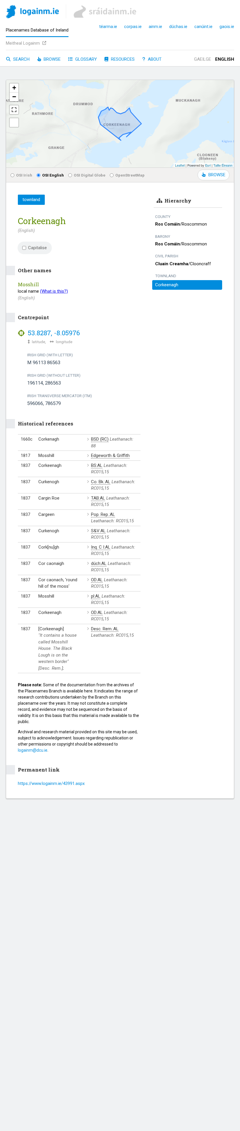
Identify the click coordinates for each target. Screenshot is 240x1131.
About (154, 59)
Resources (122, 59)
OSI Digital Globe (89, 175)
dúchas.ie (178, 26)
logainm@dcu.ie (32, 750)
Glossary (85, 59)
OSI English (53, 175)
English (224, 59)
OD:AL (97, 579)
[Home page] (32, 12)
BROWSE (216, 174)
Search (21, 59)
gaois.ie (227, 26)
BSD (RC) (100, 439)
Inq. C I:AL (100, 547)
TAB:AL (98, 498)
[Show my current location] (14, 122)
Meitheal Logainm (23, 43)
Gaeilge (202, 59)
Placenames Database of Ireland (37, 30)
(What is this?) (54, 291)
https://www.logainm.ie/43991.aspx (51, 783)
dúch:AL (99, 563)
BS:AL (96, 465)
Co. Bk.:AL (100, 481)
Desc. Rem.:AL (105, 628)
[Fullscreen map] (14, 109)
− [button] (14, 96)
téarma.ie (108, 26)
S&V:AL (98, 530)
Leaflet (180, 165)
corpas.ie (133, 26)
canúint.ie (203, 26)
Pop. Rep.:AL (103, 514)
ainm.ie (155, 26)
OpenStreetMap (130, 175)
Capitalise (37, 247)
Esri (208, 165)
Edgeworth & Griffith (110, 455)
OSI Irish (24, 175)
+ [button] (14, 87)
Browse (51, 59)
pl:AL (95, 596)
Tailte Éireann (222, 165)
